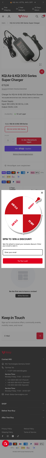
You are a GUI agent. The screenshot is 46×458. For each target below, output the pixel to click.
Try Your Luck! (23, 261)
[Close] (42, 192)
